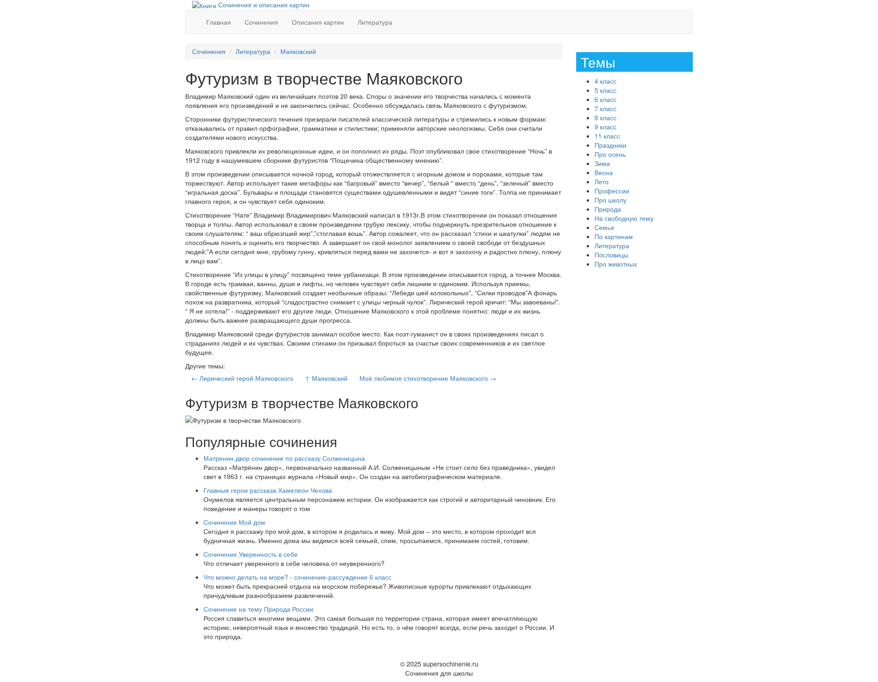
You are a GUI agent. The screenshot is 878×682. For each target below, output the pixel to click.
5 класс (605, 90)
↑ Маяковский (326, 378)
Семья (604, 227)
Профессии (611, 190)
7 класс (605, 108)
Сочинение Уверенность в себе (250, 554)
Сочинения (261, 22)
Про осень (610, 154)
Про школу (610, 199)
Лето (601, 181)
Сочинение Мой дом (234, 522)
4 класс (605, 80)
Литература (375, 22)
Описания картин (318, 22)
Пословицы (611, 254)
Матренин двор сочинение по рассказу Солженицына (284, 458)
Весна (603, 172)
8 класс (605, 117)
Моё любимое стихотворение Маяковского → (427, 378)
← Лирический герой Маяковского (242, 378)
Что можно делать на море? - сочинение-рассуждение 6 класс (297, 576)
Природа (607, 208)
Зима (602, 163)
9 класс (605, 126)
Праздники (610, 144)
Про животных (615, 263)
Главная (218, 22)
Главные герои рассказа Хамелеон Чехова (267, 490)
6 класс (605, 99)
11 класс (607, 135)
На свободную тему (623, 218)
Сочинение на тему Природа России (258, 608)
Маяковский (298, 51)
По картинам (613, 236)
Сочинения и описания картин (263, 4)
